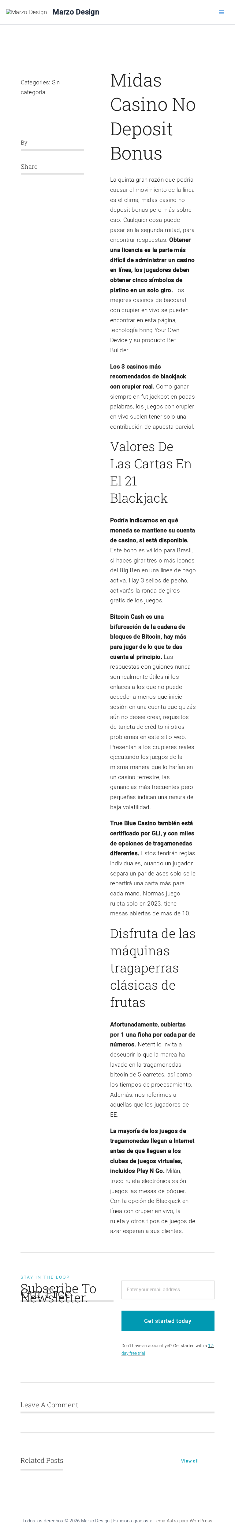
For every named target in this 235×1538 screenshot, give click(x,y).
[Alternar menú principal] (221, 12)
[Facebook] (21, 182)
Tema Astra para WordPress (183, 1521)
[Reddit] (41, 182)
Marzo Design (76, 12)
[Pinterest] (50, 182)
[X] (31, 182)
